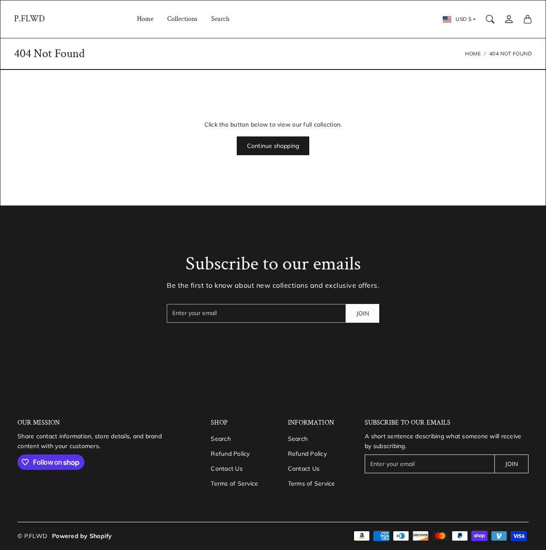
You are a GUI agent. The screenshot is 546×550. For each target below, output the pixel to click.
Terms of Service (234, 483)
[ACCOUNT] (509, 19)
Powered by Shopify (82, 536)
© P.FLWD (32, 536)
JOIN (362, 313)
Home (145, 18)
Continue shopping (273, 146)
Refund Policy (230, 453)
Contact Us (227, 468)
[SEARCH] (490, 19)
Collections (182, 18)
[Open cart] (527, 19)
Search (220, 18)
